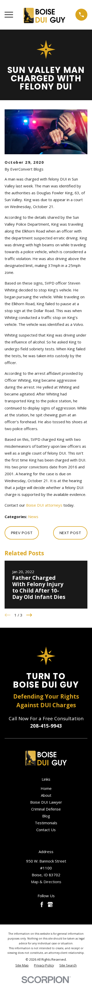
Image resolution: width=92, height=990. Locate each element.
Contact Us (46, 829)
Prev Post (22, 532)
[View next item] (29, 615)
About (46, 795)
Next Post (70, 532)
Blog (46, 815)
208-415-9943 (46, 726)
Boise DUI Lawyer (46, 802)
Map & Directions (46, 881)
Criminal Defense (46, 809)
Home (46, 788)
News (33, 516)
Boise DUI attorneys (44, 505)
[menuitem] (22, 966)
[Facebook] (41, 904)
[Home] (44, 15)
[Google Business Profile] (50, 904)
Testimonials (46, 822)
